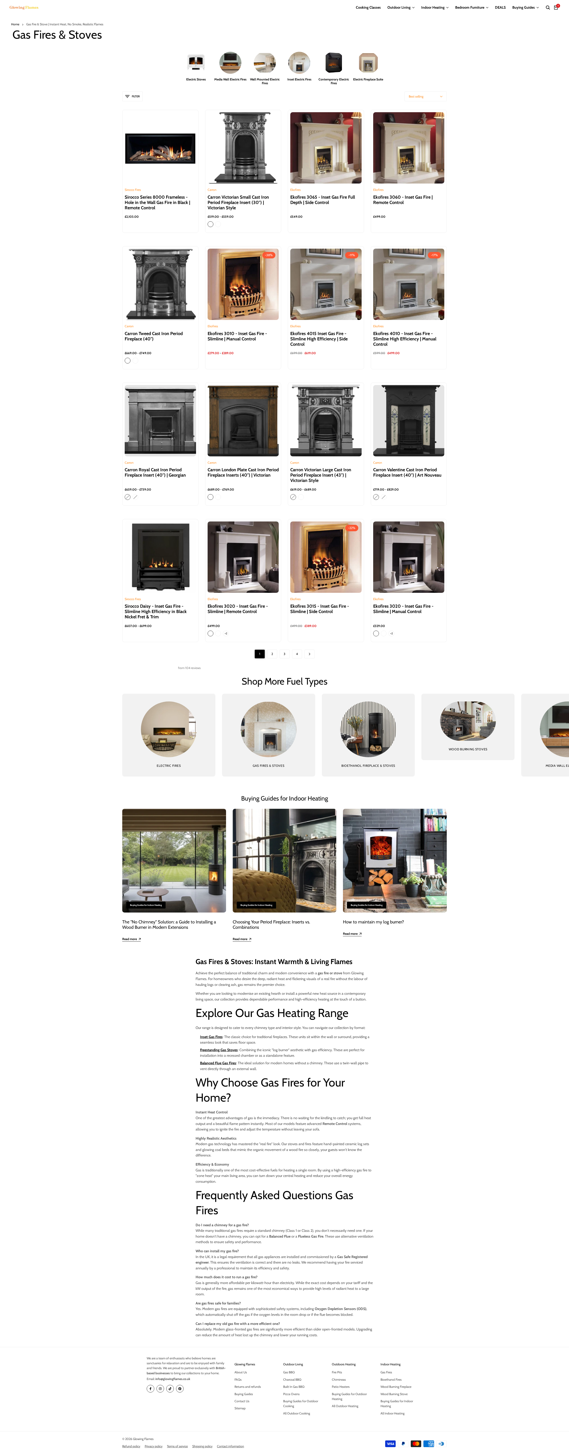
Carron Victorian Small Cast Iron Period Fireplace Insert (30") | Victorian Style (238, 202)
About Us (240, 1372)
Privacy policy (153, 1446)
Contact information (230, 1446)
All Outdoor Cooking (296, 1413)
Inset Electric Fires (299, 79)
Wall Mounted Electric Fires (265, 81)
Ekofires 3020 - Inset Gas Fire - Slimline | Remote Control (238, 608)
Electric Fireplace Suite (368, 79)
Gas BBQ (289, 1372)
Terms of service (177, 1446)
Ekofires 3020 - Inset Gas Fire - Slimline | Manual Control (403, 608)
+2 (225, 633)
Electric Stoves (196, 79)
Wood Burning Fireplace (396, 1387)
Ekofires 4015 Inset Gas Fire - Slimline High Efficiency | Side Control (319, 339)
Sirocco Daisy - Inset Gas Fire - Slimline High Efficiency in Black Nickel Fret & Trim (156, 611)
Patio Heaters (341, 1387)
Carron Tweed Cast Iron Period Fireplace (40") (154, 336)
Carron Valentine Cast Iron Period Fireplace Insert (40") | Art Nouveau (407, 472)
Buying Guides (243, 1394)
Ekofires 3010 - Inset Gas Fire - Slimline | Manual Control (237, 336)
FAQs (238, 1380)
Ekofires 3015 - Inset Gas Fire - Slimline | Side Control (319, 608)
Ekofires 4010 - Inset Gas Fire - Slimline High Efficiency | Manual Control (404, 339)
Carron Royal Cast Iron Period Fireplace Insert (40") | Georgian (155, 472)
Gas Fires (386, 1372)
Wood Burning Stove (394, 1394)
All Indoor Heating (393, 1413)
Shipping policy (202, 1446)
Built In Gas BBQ (294, 1387)
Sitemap (240, 1408)
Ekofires (295, 190)
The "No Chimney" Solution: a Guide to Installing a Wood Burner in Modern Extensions (169, 924)
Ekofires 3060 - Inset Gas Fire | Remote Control (403, 199)
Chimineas (339, 1380)
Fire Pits (337, 1372)
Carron (212, 190)
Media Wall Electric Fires (230, 79)
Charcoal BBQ (292, 1380)
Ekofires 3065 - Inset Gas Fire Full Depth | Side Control (322, 199)
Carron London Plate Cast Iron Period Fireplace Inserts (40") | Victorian (243, 472)
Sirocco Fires (133, 190)
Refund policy (131, 1446)
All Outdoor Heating (345, 1406)
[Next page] (310, 654)
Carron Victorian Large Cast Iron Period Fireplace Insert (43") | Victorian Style (320, 475)
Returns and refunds (247, 1387)
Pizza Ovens (291, 1394)
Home (15, 24)
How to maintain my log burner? (373, 922)
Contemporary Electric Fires (334, 81)
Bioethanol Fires (391, 1380)
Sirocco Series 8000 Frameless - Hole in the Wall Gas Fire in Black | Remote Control (157, 202)
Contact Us (241, 1401)
